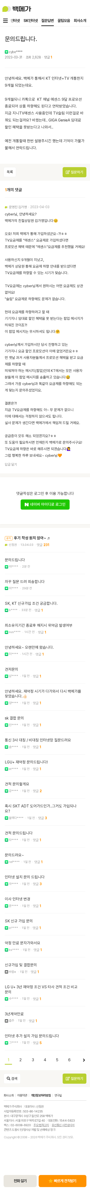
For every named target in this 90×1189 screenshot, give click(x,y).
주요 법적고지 (41, 1125)
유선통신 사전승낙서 (63, 1125)
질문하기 (76, 172)
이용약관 (22, 1095)
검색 (14, 1078)
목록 (10, 172)
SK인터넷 (30, 20)
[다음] (81, 1060)
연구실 (58, 1095)
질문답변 (47, 20)
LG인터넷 (13, 20)
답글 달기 (11, 464)
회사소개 (80, 20)
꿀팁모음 (64, 20)
